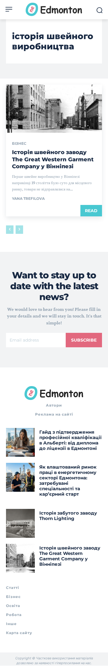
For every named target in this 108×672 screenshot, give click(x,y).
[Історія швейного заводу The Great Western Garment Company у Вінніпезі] (54, 109)
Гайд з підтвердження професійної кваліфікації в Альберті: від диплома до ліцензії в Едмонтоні (70, 440)
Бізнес (19, 143)
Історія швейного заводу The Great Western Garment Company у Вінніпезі (53, 159)
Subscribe (84, 340)
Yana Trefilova (28, 198)
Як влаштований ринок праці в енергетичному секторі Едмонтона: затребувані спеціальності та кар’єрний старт (68, 480)
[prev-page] (10, 229)
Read (91, 210)
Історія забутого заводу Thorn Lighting (68, 515)
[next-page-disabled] (19, 229)
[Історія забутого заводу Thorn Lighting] (20, 523)
